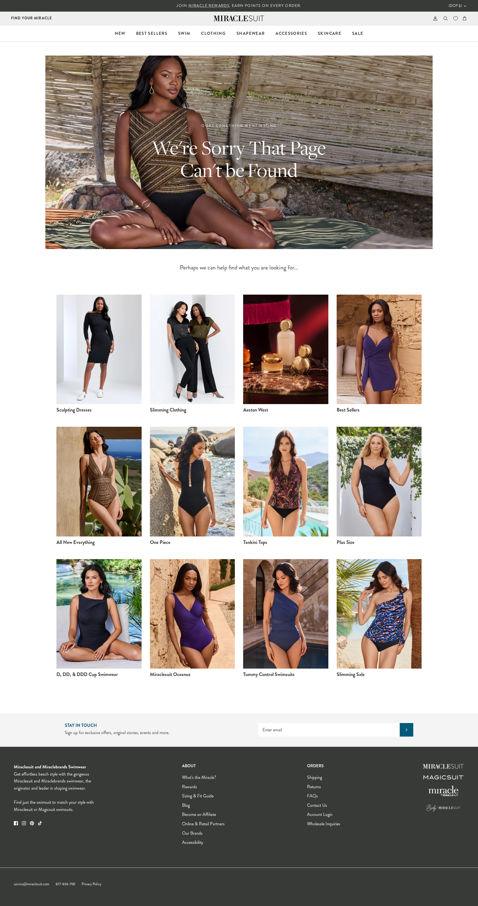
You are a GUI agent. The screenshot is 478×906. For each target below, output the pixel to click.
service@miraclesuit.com (31, 884)
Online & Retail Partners (203, 824)
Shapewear (251, 33)
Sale (357, 33)
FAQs (312, 796)
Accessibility (192, 842)
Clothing (213, 33)
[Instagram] (24, 823)
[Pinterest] (32, 823)
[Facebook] (16, 823)
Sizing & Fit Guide (198, 796)
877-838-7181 (65, 884)
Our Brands (192, 833)
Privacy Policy (91, 884)
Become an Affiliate (199, 814)
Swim (184, 33)
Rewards (189, 787)
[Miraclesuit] (239, 18)
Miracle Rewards (208, 5)
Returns (314, 787)
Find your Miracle (31, 18)
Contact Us (317, 805)
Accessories (291, 33)
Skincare (329, 33)
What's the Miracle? (199, 777)
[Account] (434, 18)
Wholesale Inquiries (323, 824)
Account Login (319, 814)
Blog (186, 805)
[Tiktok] (40, 823)
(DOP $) (455, 5)
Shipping (314, 777)
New (120, 33)
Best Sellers (151, 33)
